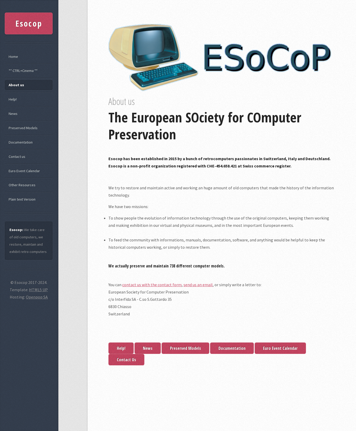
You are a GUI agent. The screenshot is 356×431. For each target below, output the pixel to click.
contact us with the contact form (152, 284)
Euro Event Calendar (280, 348)
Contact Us (126, 360)
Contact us (17, 156)
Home (13, 56)
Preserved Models (185, 348)
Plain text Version (22, 199)
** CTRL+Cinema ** (23, 70)
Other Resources (22, 185)
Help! (121, 348)
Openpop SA (37, 296)
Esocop (28, 23)
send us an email (198, 284)
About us (16, 85)
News (147, 348)
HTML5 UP (38, 289)
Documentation (231, 348)
